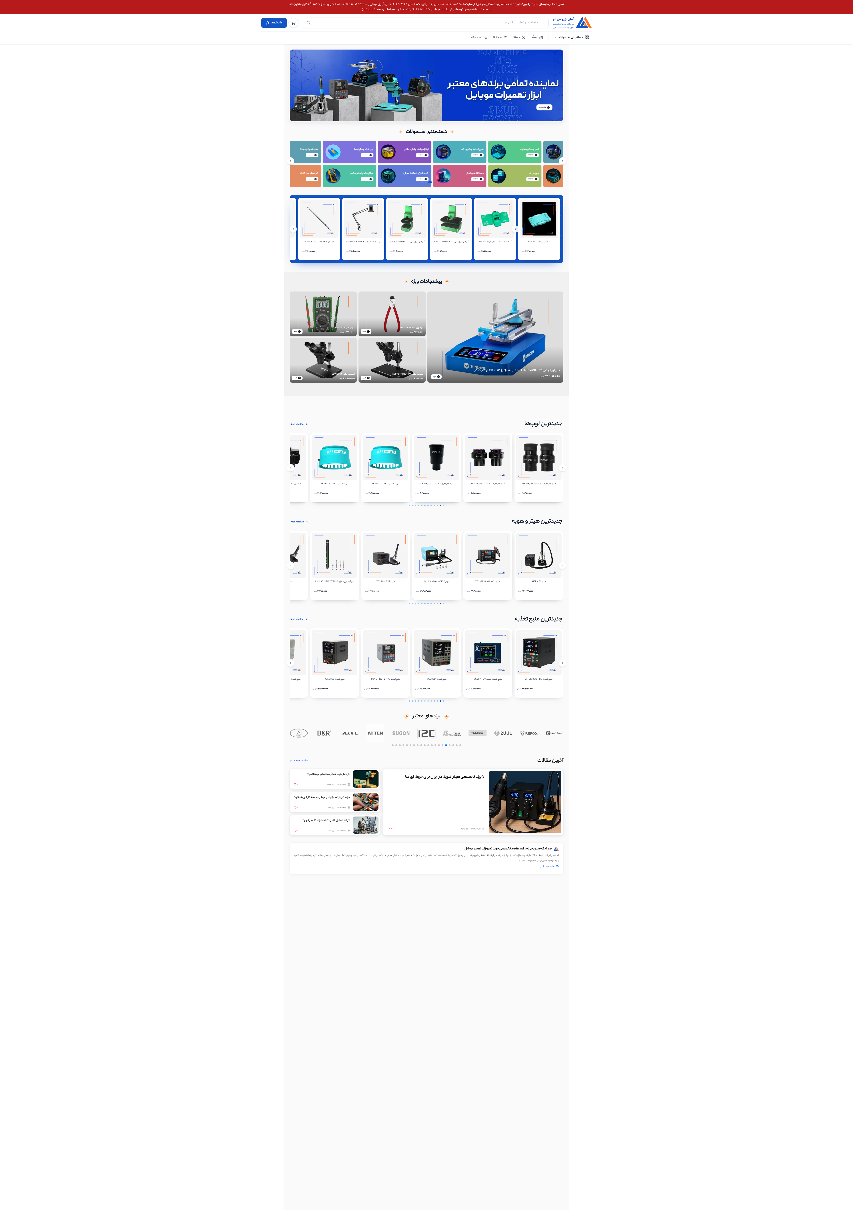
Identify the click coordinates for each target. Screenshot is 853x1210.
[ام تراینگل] (461, 733)
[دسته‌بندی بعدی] (562, 160)
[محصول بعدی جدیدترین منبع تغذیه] (562, 663)
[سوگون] (410, 733)
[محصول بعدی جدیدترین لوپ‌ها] (562, 467)
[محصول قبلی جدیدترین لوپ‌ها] (290, 467)
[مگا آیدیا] (308, 733)
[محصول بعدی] (515, 229)
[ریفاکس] (538, 733)
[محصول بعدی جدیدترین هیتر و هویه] (562, 565)
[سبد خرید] (293, 23)
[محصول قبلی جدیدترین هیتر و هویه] (290, 565)
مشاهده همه (297, 424)
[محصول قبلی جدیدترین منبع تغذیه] (290, 663)
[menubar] (571, 37)
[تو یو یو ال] (512, 733)
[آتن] (384, 733)
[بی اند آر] (333, 733)
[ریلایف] (359, 733)
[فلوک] (487, 733)
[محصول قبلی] (293, 229)
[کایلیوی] (563, 733)
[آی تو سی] (435, 733)
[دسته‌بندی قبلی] (290, 160)
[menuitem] (571, 37)
